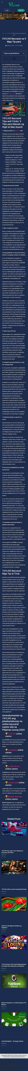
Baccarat (17, 130)
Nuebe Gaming (15, 796)
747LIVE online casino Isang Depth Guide (13, 889)
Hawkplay (12, 750)
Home (3, 33)
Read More (3, 856)
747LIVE (12, 733)
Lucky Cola (13, 782)
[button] (2, 2)
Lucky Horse (14, 766)
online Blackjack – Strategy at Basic (12, 1041)
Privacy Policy (6, 1056)
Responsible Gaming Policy (18, 1056)
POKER (8, 33)
